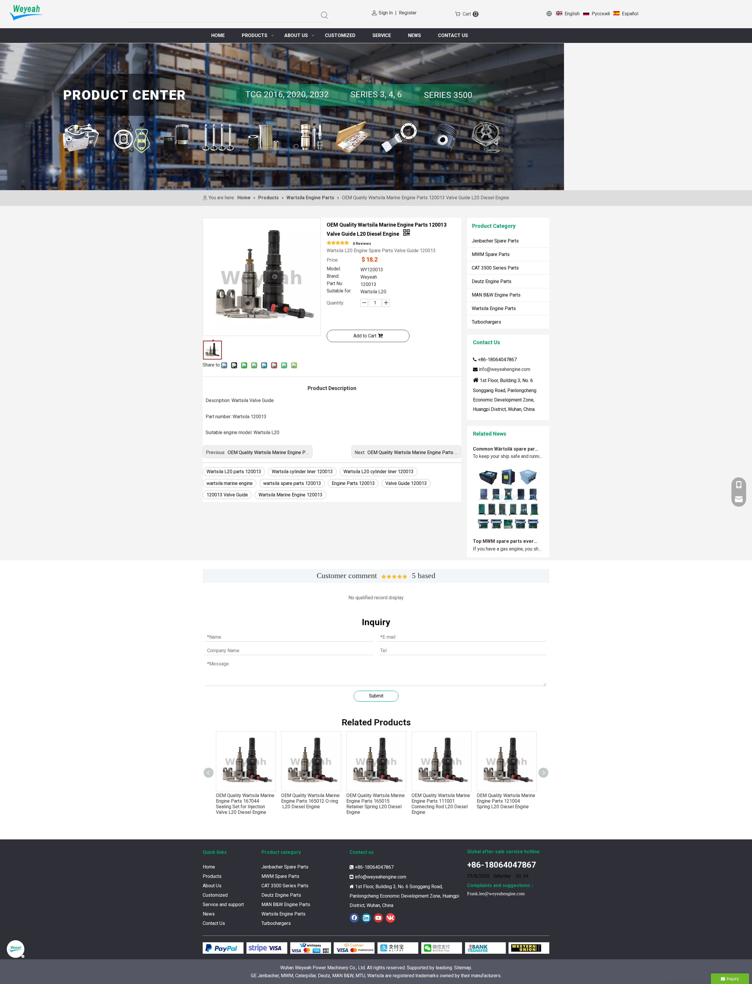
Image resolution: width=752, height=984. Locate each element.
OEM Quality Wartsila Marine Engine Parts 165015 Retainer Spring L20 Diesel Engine (310, 804)
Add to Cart (364, 336)
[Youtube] (378, 918)
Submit (376, 696)
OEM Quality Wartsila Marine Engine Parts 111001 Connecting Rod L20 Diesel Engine (375, 804)
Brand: (333, 276)
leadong (444, 967)
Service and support (223, 904)
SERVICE (381, 35)
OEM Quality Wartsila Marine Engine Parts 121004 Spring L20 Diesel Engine (441, 801)
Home (209, 867)
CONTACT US (453, 35)
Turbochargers (486, 322)
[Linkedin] (366, 918)
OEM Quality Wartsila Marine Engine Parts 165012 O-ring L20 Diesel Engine (245, 801)
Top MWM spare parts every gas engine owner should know (506, 525)
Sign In (386, 13)
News (209, 914)
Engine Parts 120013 (353, 483)
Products (212, 876)
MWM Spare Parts (491, 254)
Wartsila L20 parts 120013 (234, 471)
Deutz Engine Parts (491, 281)
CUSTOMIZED (340, 35)
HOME (218, 35)
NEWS (414, 35)
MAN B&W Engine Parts (496, 295)
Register (408, 13)
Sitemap (462, 967)
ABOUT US (296, 35)
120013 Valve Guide (227, 495)
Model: (334, 269)
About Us (212, 885)
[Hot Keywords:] (324, 15)
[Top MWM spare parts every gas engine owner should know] (508, 517)
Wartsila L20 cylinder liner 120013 (378, 471)
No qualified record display (376, 597)
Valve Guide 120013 (406, 483)
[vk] (390, 918)
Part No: (335, 284)
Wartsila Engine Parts (494, 308)
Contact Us (214, 923)
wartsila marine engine (230, 483)
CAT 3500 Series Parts (495, 268)
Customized (215, 895)
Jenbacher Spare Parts (495, 241)
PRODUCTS (254, 35)
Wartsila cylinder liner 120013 (302, 471)
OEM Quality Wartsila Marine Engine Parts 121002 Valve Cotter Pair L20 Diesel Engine (506, 804)
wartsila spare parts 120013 (292, 483)
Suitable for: (339, 291)
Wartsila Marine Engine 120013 (290, 495)
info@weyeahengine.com (504, 369)
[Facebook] (354, 918)
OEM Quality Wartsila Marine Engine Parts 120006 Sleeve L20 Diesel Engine (445, 452)
